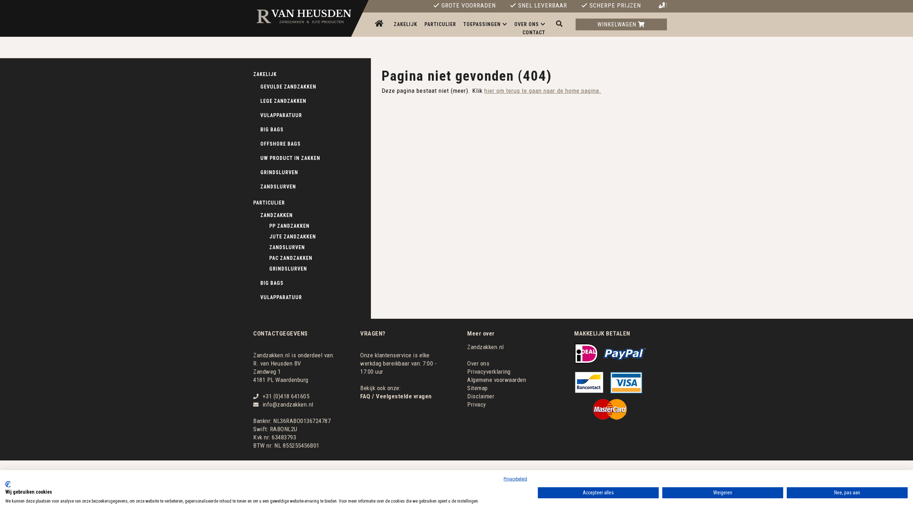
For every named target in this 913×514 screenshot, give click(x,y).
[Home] (380, 24)
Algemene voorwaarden (496, 379)
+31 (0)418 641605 (663, 6)
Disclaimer (480, 396)
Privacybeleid (515, 479)
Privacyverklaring (489, 371)
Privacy (476, 404)
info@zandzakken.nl (287, 404)
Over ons (478, 363)
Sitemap (477, 388)
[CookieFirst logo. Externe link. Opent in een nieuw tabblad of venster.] (8, 484)
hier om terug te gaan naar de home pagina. (542, 90)
